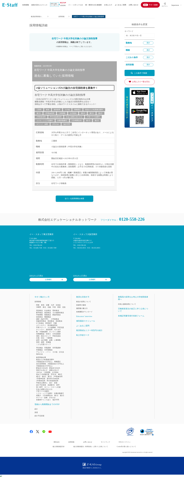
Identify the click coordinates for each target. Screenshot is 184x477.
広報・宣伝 (40, 338)
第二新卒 (39, 387)
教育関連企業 (41, 357)
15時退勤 (62, 113)
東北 (44, 307)
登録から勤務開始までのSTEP (47, 404)
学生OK (53, 374)
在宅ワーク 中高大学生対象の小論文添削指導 (60, 94)
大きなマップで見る (36, 275)
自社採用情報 (41, 364)
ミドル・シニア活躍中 (45, 120)
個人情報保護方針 (59, 446)
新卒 (58, 385)
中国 (54, 307)
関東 (37, 305)
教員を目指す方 (82, 297)
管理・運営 (40, 342)
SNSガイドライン (125, 442)
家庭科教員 (56, 315)
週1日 (88, 120)
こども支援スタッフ (43, 344)
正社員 (61, 352)
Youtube (50, 432)
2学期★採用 (41, 117)
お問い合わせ (133, 5)
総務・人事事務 (55, 340)
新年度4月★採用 (53, 378)
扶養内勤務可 (62, 120)
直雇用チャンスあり (43, 400)
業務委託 (77, 110)
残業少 (38, 395)
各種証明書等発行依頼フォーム (131, 316)
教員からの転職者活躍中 (94, 110)
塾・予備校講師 (42, 332)
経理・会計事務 (42, 340)
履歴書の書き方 (82, 308)
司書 (55, 323)
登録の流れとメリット (39, 5)
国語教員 (47, 313)
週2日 (97, 120)
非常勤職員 (48, 350)
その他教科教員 (58, 313)
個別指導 (57, 110)
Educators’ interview (84, 316)
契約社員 (39, 354)
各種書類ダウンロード (84, 312)
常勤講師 (47, 348)
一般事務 (49, 338)
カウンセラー (41, 325)
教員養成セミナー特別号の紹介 (89, 330)
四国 (59, 307)
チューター (40, 329)
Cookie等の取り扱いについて (126, 446)
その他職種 (52, 327)
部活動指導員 (52, 325)
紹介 (50, 383)
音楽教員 (51, 321)
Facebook (31, 432)
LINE (44, 432)
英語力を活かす (42, 370)
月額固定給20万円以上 (44, 366)
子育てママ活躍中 (93, 117)
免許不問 (66, 124)
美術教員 (59, 321)
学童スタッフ (41, 327)
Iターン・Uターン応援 (52, 387)
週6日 (83, 113)
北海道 (58, 305)
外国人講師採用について (127, 304)
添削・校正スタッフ (43, 336)
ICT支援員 (40, 323)
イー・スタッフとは (75, 5)
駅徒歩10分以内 (42, 368)
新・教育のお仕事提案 (93, 5)
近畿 (47, 305)
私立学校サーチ (82, 335)
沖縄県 (38, 307)
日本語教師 (56, 334)
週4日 (100, 113)
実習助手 (48, 323)
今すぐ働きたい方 (42, 297)
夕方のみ (55, 124)
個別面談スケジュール (85, 321)
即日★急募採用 (55, 117)
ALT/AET (57, 329)
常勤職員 (39, 350)
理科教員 (55, 310)
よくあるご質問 (120, 5)
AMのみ (39, 372)
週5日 (92, 113)
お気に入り (108, 5)
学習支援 (60, 327)
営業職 (48, 342)
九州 (52, 305)
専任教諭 (39, 348)
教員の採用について (83, 302)
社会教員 (47, 310)
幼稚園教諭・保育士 (43, 334)
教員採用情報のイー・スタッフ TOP (37, 17)
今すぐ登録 (153, 5)
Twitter (37, 432)
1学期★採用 (40, 378)
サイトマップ (105, 442)
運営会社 (57, 442)
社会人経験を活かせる (74, 117)
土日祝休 (73, 113)
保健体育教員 (41, 321)
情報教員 (47, 315)
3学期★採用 (49, 113)
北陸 (63, 307)
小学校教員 (55, 319)
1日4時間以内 (76, 120)
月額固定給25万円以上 (56, 364)
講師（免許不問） (42, 319)
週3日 (39, 113)
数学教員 (39, 313)
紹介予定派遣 (41, 385)
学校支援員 (56, 336)
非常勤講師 (56, 348)
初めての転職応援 (42, 374)
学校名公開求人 (42, 383)
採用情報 (25, 5)
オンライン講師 (55, 332)
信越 (49, 307)
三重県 (39, 110)
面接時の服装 (81, 305)
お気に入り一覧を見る (141, 82)
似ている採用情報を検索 (74, 199)
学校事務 (39, 315)
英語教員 (39, 310)
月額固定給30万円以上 (44, 362)
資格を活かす (54, 370)
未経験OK (51, 385)
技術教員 (39, 317)
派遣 (55, 383)
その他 (67, 110)
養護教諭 (47, 317)
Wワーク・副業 (42, 124)
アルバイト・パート (43, 352)
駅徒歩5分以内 (54, 368)
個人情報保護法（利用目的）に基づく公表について (90, 446)
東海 (47, 110)
